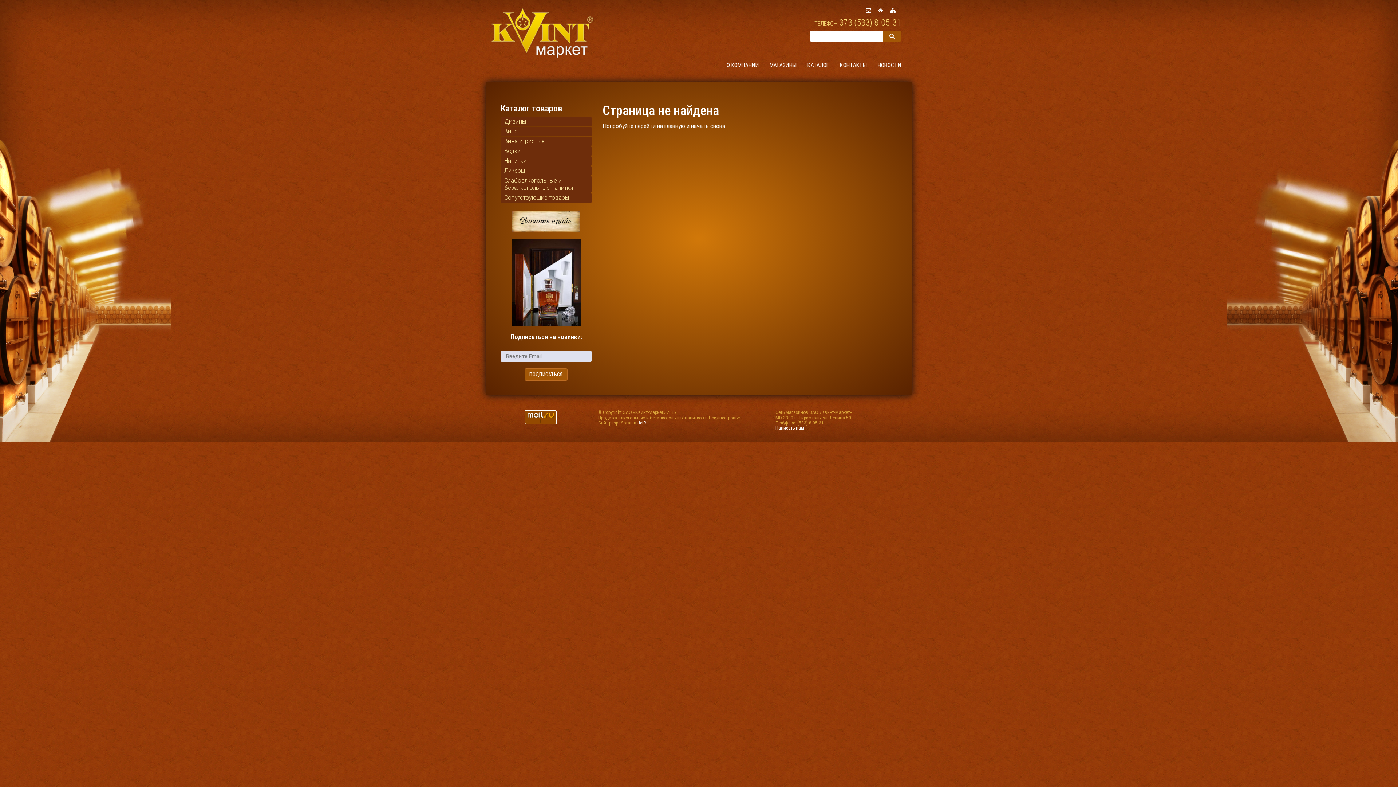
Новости (889, 65)
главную (674, 126)
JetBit (643, 423)
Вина (511, 131)
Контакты (853, 65)
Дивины (515, 121)
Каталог (818, 65)
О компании (743, 65)
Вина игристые (524, 141)
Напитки (515, 160)
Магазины (783, 65)
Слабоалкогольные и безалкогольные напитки (538, 184)
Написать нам (789, 428)
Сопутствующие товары (536, 197)
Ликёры (514, 170)
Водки (512, 151)
